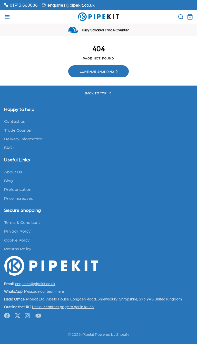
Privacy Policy (17, 230)
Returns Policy (17, 248)
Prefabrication (17, 189)
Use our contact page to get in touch (63, 306)
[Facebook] (7, 316)
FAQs (9, 147)
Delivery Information (23, 138)
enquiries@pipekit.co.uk (71, 4)
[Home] (98, 16)
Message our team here (44, 291)
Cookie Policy (17, 239)
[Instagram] (28, 316)
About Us (13, 171)
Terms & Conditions (22, 222)
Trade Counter (18, 129)
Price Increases (18, 198)
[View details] (51, 266)
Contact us (14, 120)
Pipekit (88, 334)
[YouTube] (38, 316)
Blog (8, 180)
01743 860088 (24, 4)
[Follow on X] (18, 316)
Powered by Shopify (112, 334)
